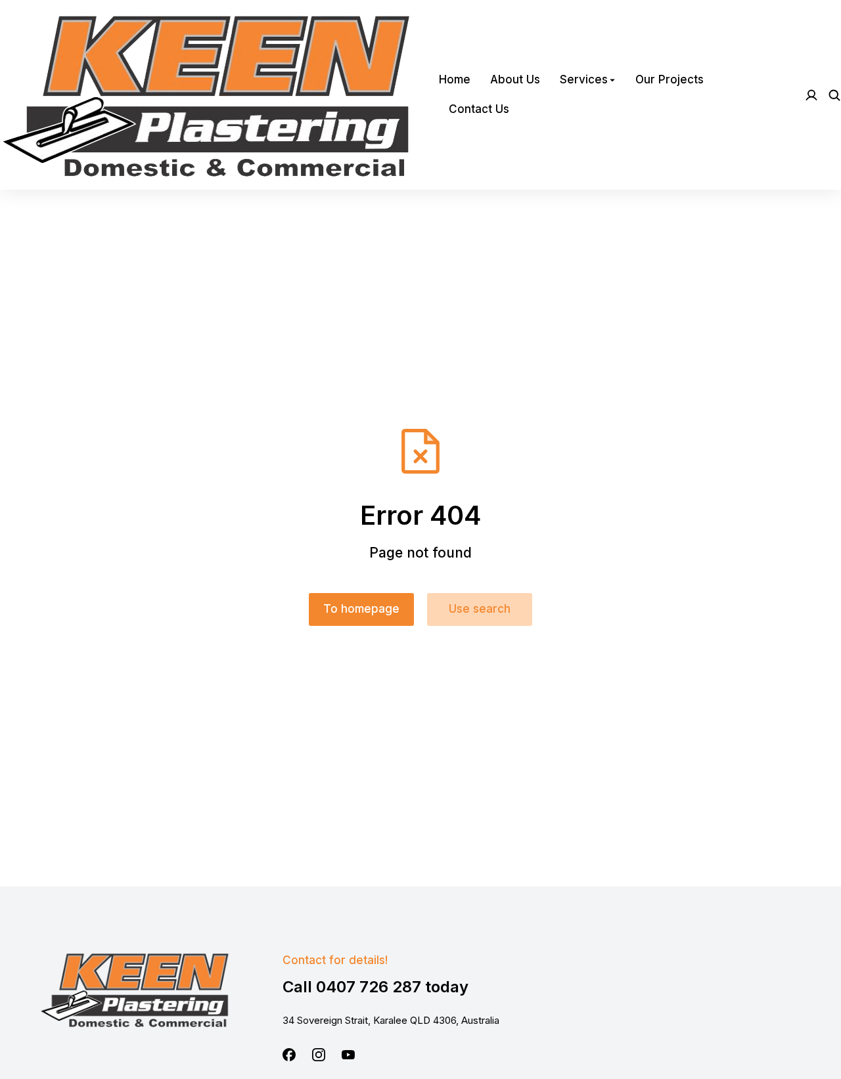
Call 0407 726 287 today (375, 986)
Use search (480, 608)
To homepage (361, 608)
